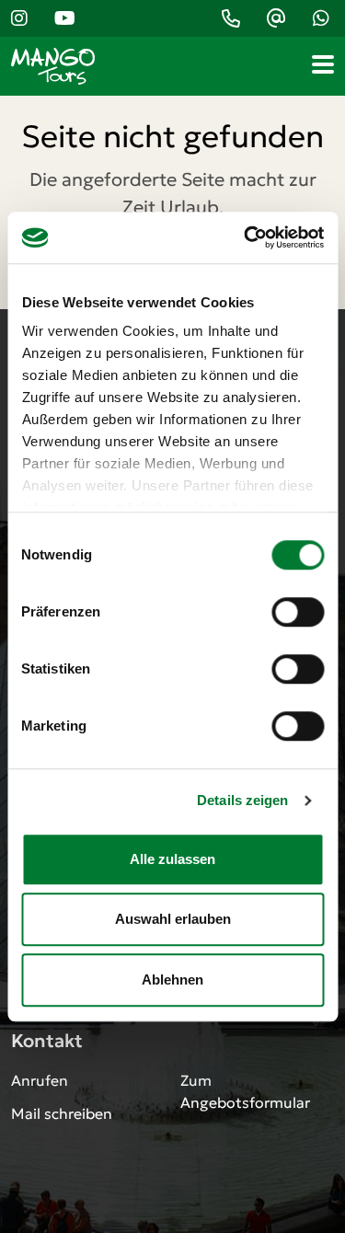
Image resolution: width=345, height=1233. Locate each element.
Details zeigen (242, 800)
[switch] (297, 612)
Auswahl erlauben (173, 919)
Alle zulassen (172, 859)
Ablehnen (172, 979)
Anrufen (39, 1080)
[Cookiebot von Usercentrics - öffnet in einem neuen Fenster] (245, 237)
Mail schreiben (61, 1113)
